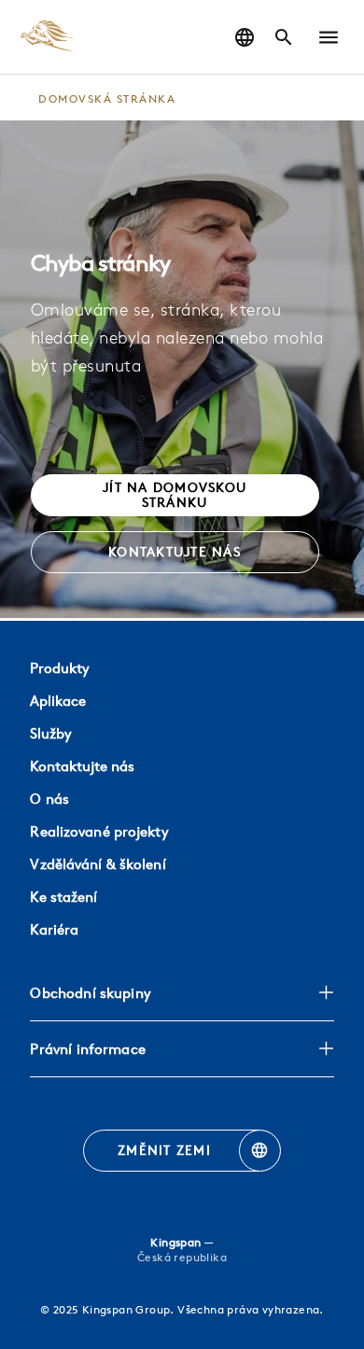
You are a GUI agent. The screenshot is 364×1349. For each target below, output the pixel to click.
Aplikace (58, 701)
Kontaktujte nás (82, 766)
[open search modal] (284, 37)
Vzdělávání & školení (97, 864)
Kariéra (54, 929)
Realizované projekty (99, 831)
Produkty (60, 668)
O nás (49, 799)
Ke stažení (63, 897)
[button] (328, 37)
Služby (51, 733)
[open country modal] (244, 37)
